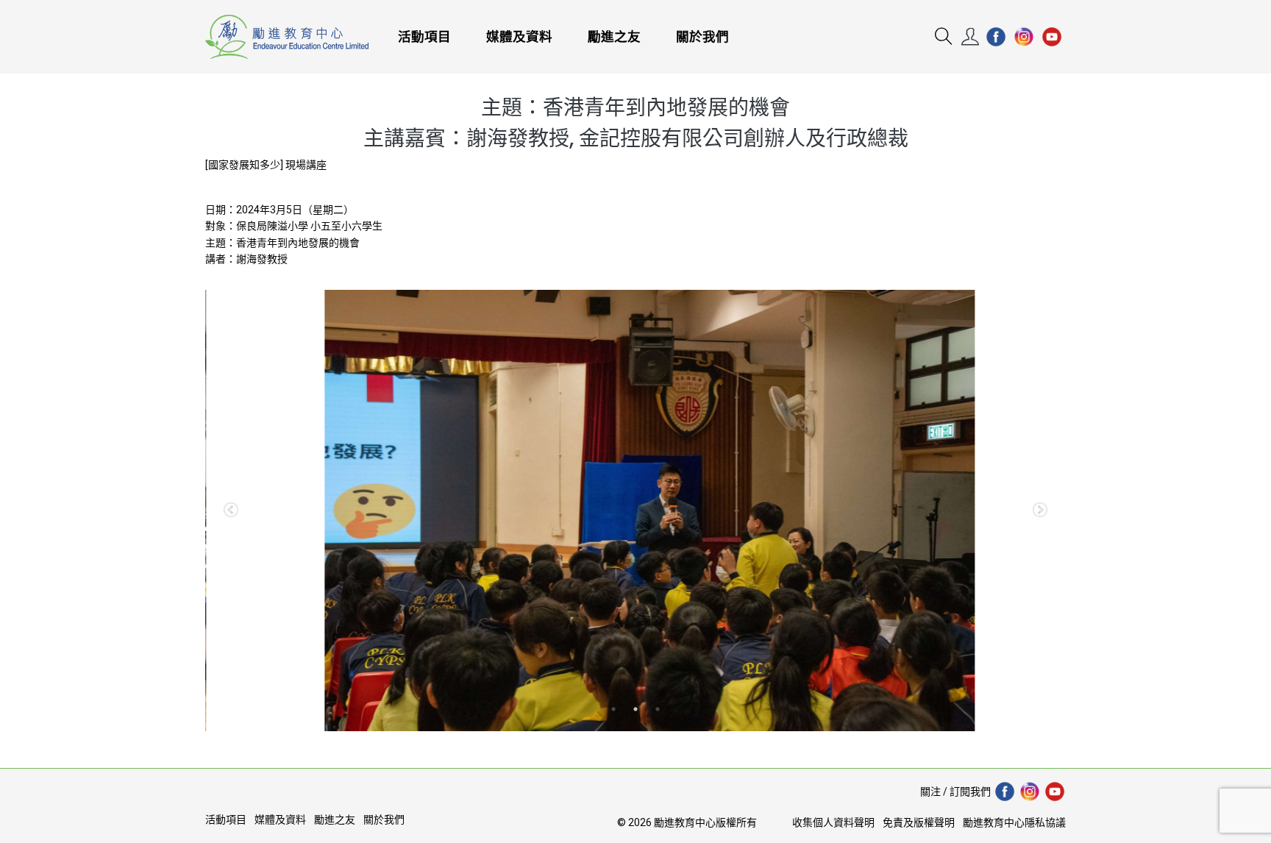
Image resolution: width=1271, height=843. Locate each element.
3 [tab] (657, 709)
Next (1040, 510)
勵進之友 (614, 36)
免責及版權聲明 (919, 822)
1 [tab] (613, 709)
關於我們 (702, 36)
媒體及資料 (519, 36)
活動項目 (424, 36)
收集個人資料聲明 (833, 822)
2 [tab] (635, 709)
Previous (231, 510)
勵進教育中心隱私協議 (1014, 822)
